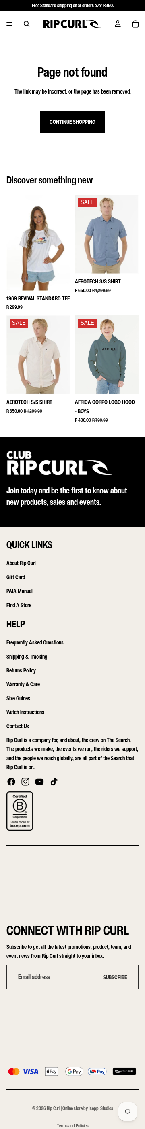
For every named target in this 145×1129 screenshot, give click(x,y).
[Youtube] (39, 782)
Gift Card (15, 577)
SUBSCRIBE (115, 977)
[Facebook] (11, 782)
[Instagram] (25, 782)
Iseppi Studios (101, 1108)
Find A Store (18, 604)
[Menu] (9, 24)
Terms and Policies (73, 1125)
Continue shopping (72, 121)
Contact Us (17, 726)
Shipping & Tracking (27, 656)
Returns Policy (21, 670)
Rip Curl (53, 1108)
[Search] (26, 24)
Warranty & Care (23, 684)
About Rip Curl (21, 563)
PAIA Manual (19, 591)
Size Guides (18, 698)
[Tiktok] (54, 782)
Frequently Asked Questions (35, 642)
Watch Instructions (25, 712)
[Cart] (135, 24)
